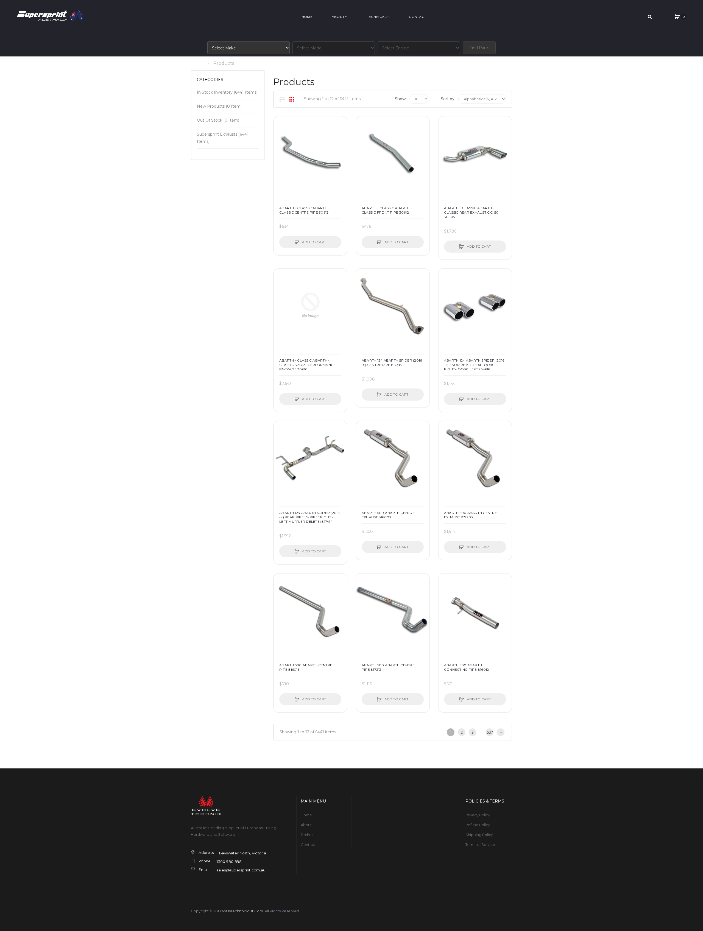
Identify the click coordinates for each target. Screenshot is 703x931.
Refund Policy (477, 825)
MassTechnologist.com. (243, 911)
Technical (309, 834)
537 (490, 732)
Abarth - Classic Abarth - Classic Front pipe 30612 (387, 210)
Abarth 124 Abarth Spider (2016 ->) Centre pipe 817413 (392, 362)
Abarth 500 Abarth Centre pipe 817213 (388, 667)
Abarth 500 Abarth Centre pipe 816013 (305, 667)
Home (197, 63)
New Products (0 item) (219, 106)
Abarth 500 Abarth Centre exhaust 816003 (388, 515)
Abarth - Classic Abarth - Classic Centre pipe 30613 (304, 210)
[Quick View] (281, 144)
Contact (308, 844)
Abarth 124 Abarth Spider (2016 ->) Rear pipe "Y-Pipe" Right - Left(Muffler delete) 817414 (309, 517)
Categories (210, 79)
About (306, 825)
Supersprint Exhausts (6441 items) (223, 138)
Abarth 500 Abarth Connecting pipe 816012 (466, 667)
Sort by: (448, 98)
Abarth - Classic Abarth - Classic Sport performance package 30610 (307, 364)
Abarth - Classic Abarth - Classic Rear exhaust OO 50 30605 (471, 212)
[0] (677, 16)
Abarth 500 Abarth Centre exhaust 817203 (470, 515)
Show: (400, 98)
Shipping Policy (479, 834)
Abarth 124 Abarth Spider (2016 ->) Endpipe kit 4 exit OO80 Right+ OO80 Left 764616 (474, 364)
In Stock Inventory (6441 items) (227, 92)
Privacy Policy (477, 815)
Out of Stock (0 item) (218, 120)
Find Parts (479, 47)
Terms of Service (480, 844)
